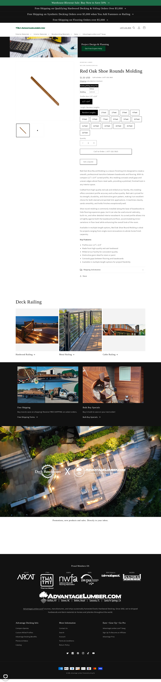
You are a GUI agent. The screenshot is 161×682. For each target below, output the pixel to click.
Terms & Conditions (66, 641)
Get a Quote (88, 162)
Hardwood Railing (24, 354)
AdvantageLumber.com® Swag (114, 628)
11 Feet (85, 125)
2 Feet (114, 112)
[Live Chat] (5, 676)
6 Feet (95, 118)
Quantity (83, 138)
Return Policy (64, 645)
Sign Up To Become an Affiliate (114, 632)
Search (61, 632)
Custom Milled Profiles (24, 632)
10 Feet (137, 118)
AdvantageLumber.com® (33, 608)
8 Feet (115, 118)
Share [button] (85, 276)
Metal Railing (65, 354)
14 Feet (118, 125)
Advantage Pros (109, 637)
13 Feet (107, 125)
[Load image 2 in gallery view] (37, 130)
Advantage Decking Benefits (26, 637)
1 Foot (103, 112)
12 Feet (96, 125)
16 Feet (85, 132)
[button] (23, 34)
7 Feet (105, 118)
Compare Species (22, 628)
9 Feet (126, 118)
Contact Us (63, 628)
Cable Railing (109, 354)
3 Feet (124, 112)
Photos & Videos (22, 641)
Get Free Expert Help (93, 48)
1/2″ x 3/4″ (86, 101)
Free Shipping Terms (26, 417)
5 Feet (84, 118)
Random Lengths (89, 112)
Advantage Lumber (76, 673)
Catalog (19, 645)
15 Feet (129, 125)
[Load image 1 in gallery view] (23, 130)
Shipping (83, 81)
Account (62, 637)
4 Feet (134, 112)
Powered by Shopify (89, 673)
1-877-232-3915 (125, 28)
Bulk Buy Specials (90, 417)
